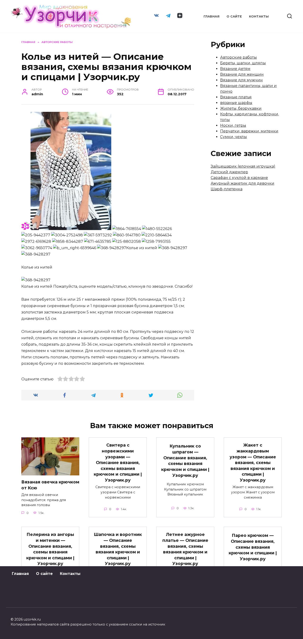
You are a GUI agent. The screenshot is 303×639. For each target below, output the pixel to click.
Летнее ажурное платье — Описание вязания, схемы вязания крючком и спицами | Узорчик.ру (185, 549)
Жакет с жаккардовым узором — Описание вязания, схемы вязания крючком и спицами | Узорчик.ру (253, 463)
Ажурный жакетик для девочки (242, 183)
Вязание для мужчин (241, 80)
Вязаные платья (236, 97)
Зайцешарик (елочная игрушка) (243, 166)
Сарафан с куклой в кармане (239, 177)
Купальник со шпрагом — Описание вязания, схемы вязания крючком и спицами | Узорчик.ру (185, 460)
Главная (211, 16)
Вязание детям (235, 68)
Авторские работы (238, 57)
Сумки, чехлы (233, 137)
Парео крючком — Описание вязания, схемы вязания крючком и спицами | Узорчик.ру (253, 547)
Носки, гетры (233, 125)
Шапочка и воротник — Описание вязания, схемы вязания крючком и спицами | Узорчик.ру (118, 549)
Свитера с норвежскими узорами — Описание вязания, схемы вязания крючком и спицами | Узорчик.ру (118, 463)
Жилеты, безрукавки (241, 108)
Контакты (259, 16)
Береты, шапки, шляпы (243, 63)
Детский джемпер (229, 172)
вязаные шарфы (236, 102)
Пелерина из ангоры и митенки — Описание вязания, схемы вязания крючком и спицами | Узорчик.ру (50, 549)
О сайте (234, 16)
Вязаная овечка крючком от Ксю (50, 484)
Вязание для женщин (242, 74)
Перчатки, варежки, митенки (249, 131)
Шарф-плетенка (226, 189)
